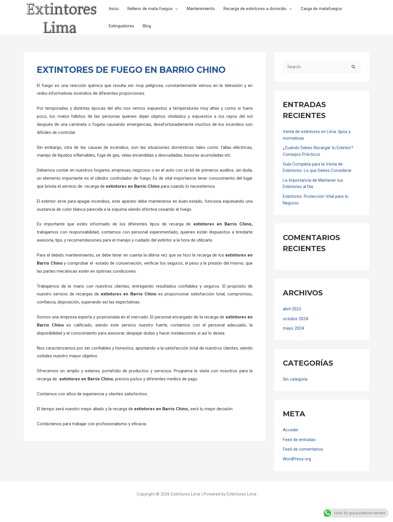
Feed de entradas (299, 439)
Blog (147, 26)
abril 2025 (292, 309)
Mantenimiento (201, 8)
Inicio (114, 8)
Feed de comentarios (303, 449)
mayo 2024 (293, 328)
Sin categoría (295, 379)
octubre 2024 (295, 318)
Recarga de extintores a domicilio (255, 8)
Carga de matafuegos (321, 8)
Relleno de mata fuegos (150, 8)
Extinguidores (121, 26)
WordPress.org (297, 459)
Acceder (291, 429)
